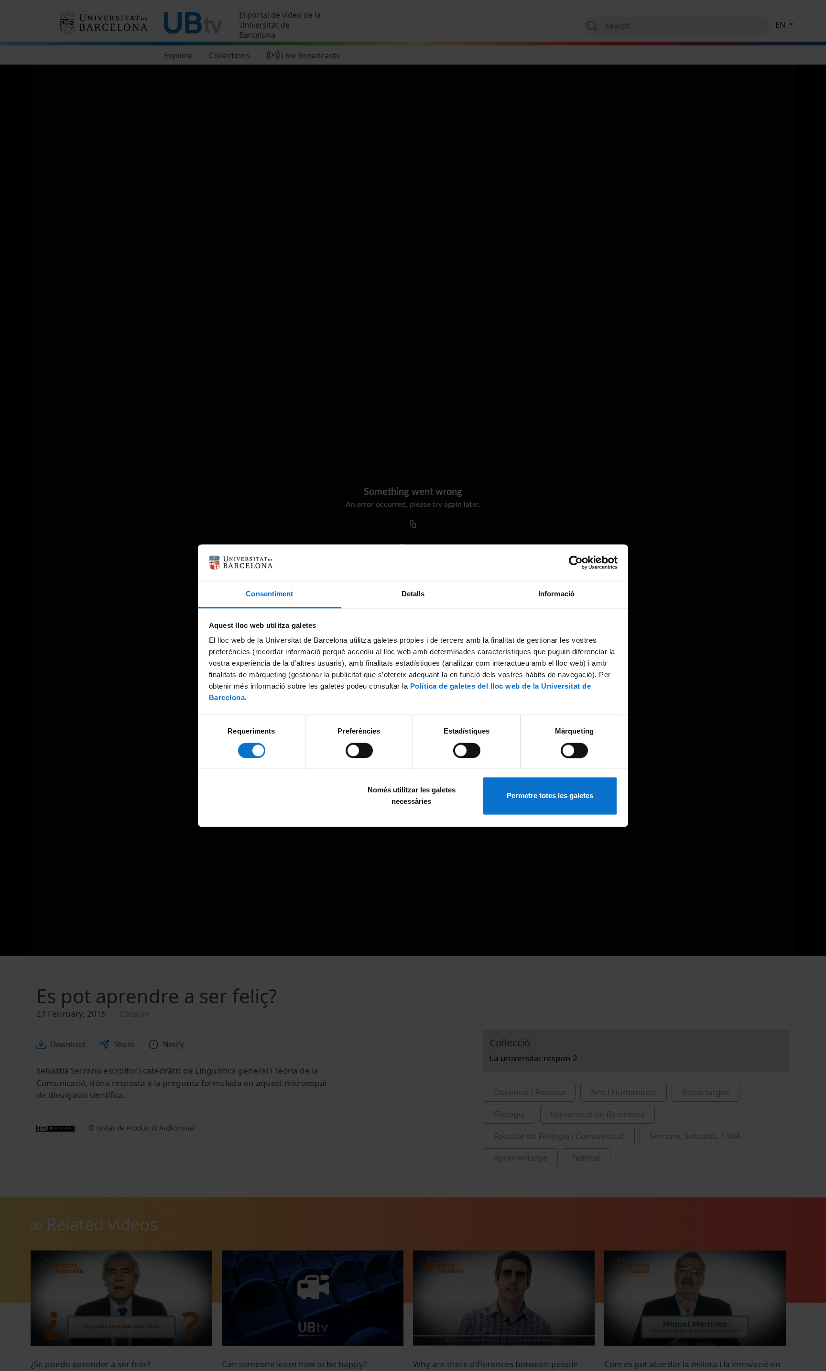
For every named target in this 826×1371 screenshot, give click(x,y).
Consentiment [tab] (269, 594)
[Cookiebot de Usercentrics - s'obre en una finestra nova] (576, 562)
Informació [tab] (556, 594)
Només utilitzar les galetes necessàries (412, 796)
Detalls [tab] (413, 594)
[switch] (359, 750)
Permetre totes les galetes (550, 796)
